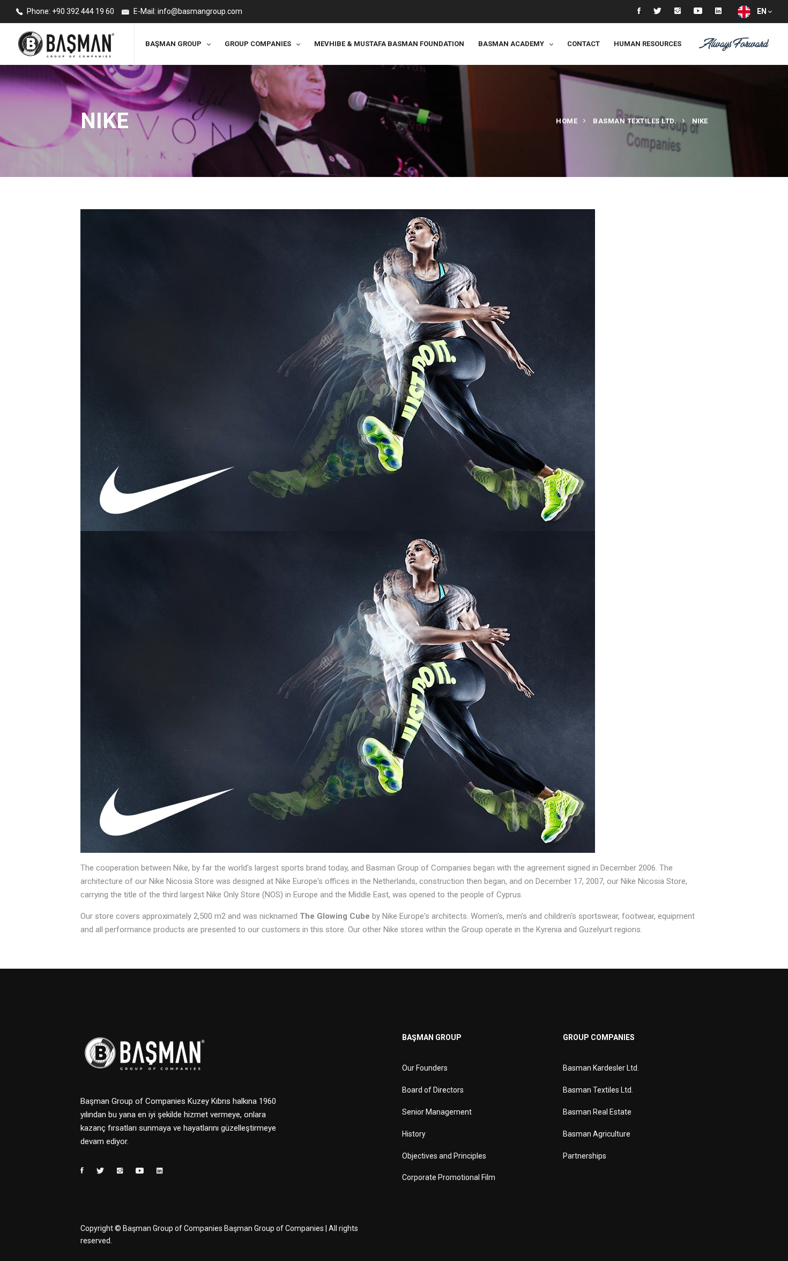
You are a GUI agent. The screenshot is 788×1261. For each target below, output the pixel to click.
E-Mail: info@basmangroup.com (187, 11)
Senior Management (437, 1112)
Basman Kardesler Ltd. (601, 1068)
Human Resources (647, 44)
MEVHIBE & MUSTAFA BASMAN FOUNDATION (389, 44)
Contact (583, 44)
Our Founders (425, 1068)
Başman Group (173, 44)
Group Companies (258, 44)
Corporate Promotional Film (448, 1177)
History (414, 1134)
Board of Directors (433, 1090)
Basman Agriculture (596, 1134)
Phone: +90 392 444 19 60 (69, 11)
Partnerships (584, 1156)
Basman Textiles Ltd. (635, 121)
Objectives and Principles (444, 1156)
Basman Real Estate (597, 1112)
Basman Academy (511, 44)
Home (566, 121)
